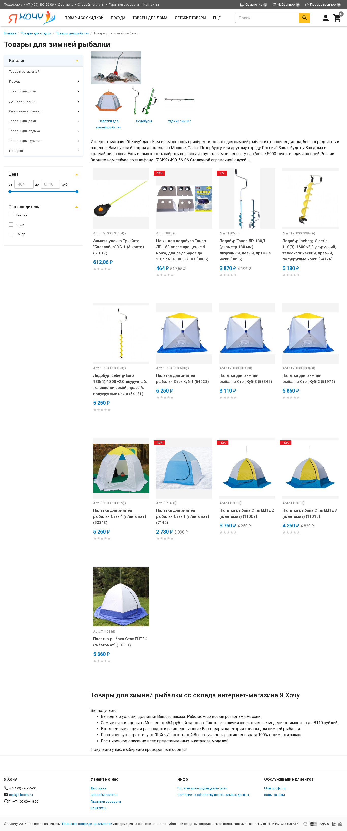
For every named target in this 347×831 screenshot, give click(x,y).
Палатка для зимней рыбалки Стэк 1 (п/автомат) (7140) (182, 516)
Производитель (24, 206)
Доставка (65, 4)
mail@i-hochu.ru (21, 795)
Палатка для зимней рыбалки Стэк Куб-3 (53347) (245, 378)
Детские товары (190, 18)
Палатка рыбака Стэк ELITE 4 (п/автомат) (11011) (120, 642)
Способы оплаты (91, 4)
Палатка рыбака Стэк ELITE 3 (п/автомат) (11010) (309, 513)
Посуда (118, 18)
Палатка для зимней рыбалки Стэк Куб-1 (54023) (182, 378)
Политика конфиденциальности (202, 788)
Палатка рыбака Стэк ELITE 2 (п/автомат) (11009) (246, 513)
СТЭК (20, 225)
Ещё (217, 18)
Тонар (20, 234)
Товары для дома (150, 18)
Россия (21, 215)
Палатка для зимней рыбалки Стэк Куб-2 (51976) (308, 378)
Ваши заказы (274, 795)
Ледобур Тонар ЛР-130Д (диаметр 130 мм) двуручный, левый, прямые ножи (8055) (245, 250)
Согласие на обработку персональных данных (213, 795)
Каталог (17, 60)
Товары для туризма (25, 141)
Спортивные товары (25, 111)
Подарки (16, 151)
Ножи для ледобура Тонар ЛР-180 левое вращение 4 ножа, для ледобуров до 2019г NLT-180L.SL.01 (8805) (182, 250)
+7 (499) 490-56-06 (40, 4)
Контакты (151, 4)
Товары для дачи (22, 121)
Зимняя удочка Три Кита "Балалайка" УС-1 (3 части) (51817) (118, 247)
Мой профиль (275, 788)
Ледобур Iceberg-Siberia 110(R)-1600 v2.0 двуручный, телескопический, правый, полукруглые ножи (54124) (309, 250)
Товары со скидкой (84, 18)
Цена (14, 174)
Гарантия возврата (124, 4)
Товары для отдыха (24, 131)
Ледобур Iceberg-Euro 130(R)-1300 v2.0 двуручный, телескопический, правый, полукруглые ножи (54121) (120, 384)
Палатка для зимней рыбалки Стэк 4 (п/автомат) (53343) (119, 516)
